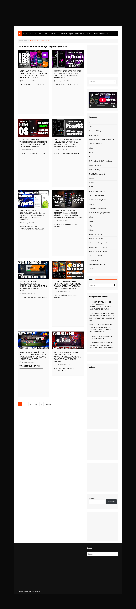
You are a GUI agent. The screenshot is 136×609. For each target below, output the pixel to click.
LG (89, 157)
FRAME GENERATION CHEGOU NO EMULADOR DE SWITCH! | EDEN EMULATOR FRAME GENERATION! (101, 345)
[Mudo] (111, 106)
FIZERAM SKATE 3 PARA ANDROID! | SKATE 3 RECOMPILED (101, 337)
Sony (90, 226)
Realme (91, 204)
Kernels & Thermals (95, 144)
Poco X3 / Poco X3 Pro (96, 195)
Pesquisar (92, 498)
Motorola (91, 178)
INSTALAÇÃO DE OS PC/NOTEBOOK (101, 139)
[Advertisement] (55, 13)
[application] (103, 100)
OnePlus (91, 187)
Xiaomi (91, 269)
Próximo (48, 404)
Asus (90, 126)
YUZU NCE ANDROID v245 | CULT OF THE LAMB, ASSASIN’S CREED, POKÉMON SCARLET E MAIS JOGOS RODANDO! (67, 356)
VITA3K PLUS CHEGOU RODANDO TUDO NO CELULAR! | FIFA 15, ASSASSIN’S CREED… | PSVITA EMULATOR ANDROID (101, 328)
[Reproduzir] (91, 106)
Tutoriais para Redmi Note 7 (98, 251)
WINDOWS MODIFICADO (83, 34)
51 (41, 404)
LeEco (91, 148)
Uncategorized (93, 260)
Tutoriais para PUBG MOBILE (98, 247)
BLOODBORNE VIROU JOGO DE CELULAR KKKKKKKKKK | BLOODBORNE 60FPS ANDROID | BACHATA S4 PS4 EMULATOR (100, 305)
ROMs (45, 34)
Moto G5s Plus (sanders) (97, 174)
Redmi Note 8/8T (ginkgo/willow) (99, 213)
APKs (31, 34)
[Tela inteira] (114, 106)
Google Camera (94, 135)
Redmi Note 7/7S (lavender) (98, 208)
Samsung (92, 221)
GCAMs (38, 34)
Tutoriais (53, 34)
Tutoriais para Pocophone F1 (98, 243)
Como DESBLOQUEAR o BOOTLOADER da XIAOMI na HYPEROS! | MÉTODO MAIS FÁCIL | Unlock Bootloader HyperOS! (32, 215)
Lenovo (91, 152)
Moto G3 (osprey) (94, 169)
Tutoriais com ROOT (95, 234)
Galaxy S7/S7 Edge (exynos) (98, 131)
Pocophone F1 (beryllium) (97, 200)
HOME (25, 34)
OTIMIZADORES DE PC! (102, 34)
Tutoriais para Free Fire (96, 238)
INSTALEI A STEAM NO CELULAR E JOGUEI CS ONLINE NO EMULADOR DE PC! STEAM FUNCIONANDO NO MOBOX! (33, 286)
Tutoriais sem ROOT (95, 256)
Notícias (91, 182)
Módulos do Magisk (66, 34)
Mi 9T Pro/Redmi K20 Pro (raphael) (100, 161)
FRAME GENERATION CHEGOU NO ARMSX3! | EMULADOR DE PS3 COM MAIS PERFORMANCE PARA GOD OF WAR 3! (102, 317)
